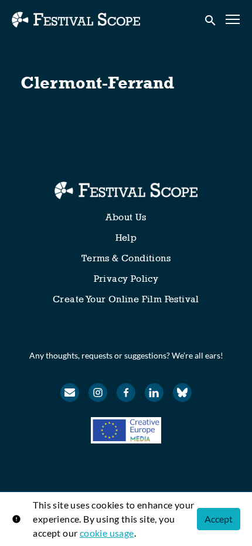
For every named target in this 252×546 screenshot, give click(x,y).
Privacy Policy (126, 278)
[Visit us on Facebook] (126, 392)
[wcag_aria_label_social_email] (69, 392)
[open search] (211, 19)
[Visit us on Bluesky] (182, 392)
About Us (125, 217)
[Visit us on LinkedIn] (154, 392)
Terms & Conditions (126, 258)
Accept (219, 518)
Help (126, 237)
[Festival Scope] (126, 190)
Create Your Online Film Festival (126, 299)
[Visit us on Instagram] (97, 392)
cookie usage (107, 532)
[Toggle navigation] (233, 19)
